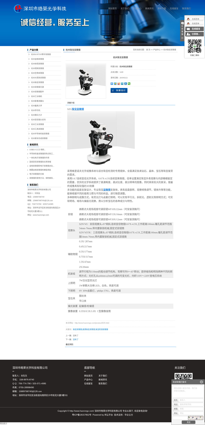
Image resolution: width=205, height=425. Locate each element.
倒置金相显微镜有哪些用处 (40, 170)
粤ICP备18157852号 (81, 415)
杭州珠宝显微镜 (37, 82)
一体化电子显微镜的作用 (39, 158)
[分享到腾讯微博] (122, 83)
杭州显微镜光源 (37, 87)
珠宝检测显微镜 (101, 329)
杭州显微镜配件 (37, 92)
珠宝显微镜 (77, 329)
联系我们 (186, 8)
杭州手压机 (35, 110)
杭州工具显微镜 (37, 129)
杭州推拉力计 (36, 115)
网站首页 (112, 8)
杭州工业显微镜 (37, 124)
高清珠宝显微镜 (88, 329)
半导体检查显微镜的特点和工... (41, 154)
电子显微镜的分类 (36, 174)
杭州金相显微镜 (37, 59)
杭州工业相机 (36, 96)
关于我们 (125, 8)
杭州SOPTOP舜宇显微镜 (41, 54)
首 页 (148, 50)
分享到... (196, 34)
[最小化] (201, 381)
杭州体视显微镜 (37, 64)
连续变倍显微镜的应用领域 (40, 162)
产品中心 (137, 8)
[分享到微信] (129, 83)
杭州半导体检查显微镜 (40, 134)
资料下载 (162, 8)
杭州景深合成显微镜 (39, 138)
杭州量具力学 (36, 106)
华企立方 (129, 415)
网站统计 (3, 424)
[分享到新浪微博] (119, 83)
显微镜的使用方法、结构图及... (41, 178)
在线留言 (174, 8)
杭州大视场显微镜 (38, 78)
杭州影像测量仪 (37, 101)
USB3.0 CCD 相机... (37, 150)
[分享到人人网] (125, 83)
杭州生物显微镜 (37, 73)
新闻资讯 (149, 8)
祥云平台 (108, 415)
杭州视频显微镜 (37, 68)
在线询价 (119, 90)
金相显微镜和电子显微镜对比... (41, 166)
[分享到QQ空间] (115, 83)
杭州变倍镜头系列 (38, 120)
